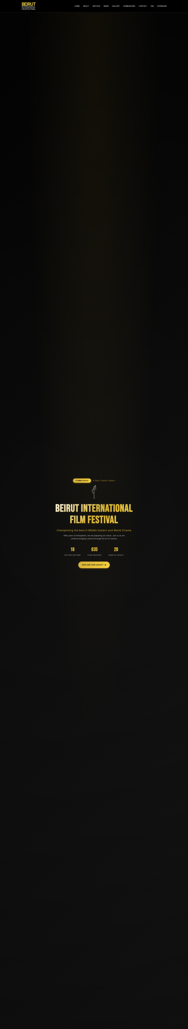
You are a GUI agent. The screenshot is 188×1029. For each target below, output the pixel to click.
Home (77, 6)
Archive (96, 6)
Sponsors (162, 6)
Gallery (116, 6)
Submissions (129, 6)
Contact (143, 6)
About (86, 6)
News (106, 6)
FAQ (152, 6)
